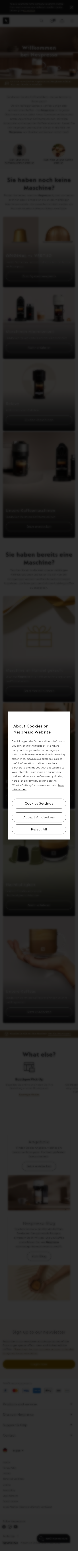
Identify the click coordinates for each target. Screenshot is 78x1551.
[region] (39, 775)
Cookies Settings (39, 803)
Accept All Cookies (39, 817)
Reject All (39, 829)
